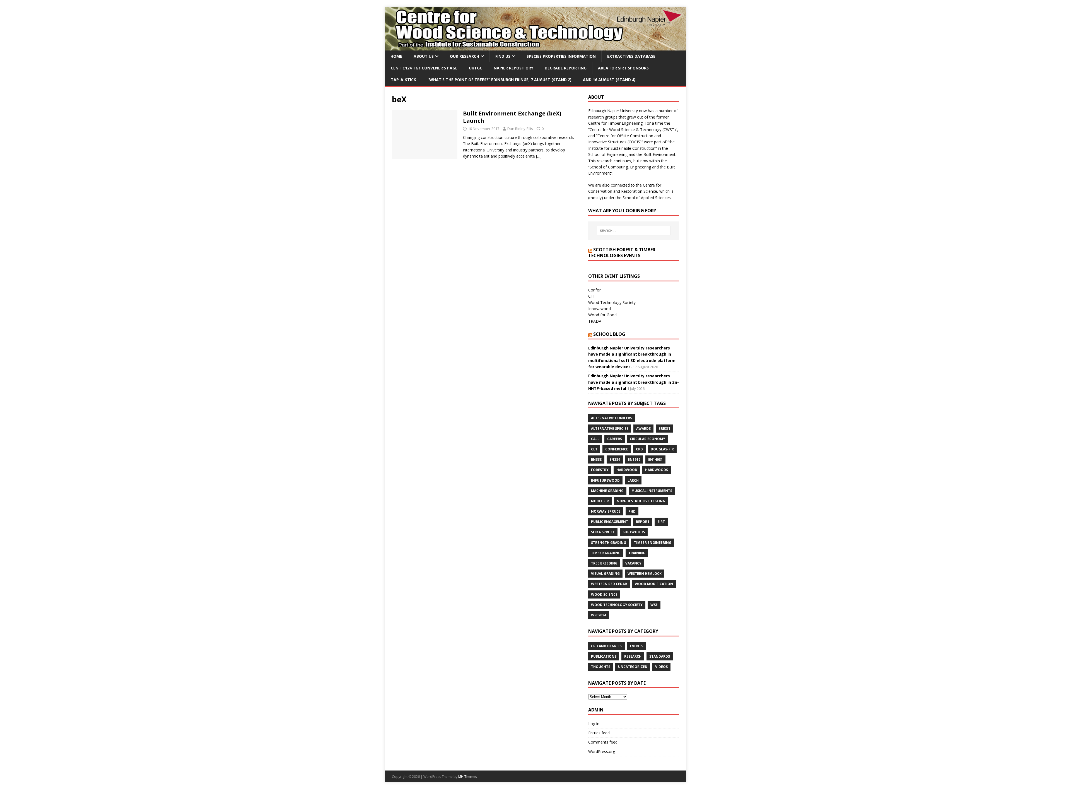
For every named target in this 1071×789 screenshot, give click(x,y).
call (595, 438)
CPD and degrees (606, 646)
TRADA (594, 321)
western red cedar (609, 584)
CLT (594, 449)
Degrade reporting (566, 68)
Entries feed (599, 732)
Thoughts (600, 666)
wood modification (654, 584)
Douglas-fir (662, 449)
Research (632, 656)
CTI (591, 296)
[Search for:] (634, 230)
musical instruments (651, 490)
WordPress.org (601, 751)
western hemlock (645, 573)
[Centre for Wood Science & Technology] (535, 47)
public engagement (609, 521)
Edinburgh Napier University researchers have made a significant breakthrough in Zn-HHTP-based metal (633, 382)
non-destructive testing (641, 501)
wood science (604, 594)
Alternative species (609, 428)
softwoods (634, 532)
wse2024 (598, 615)
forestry (600, 469)
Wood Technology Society (612, 302)
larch (633, 480)
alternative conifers (611, 418)
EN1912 (634, 459)
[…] (539, 156)
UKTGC (475, 68)
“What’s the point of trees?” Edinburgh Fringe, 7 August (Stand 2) (499, 79)
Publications (603, 656)
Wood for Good (602, 314)
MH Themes (467, 776)
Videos (661, 666)
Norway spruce (606, 511)
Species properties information (561, 56)
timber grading (606, 553)
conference (616, 449)
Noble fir (600, 501)
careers (614, 438)
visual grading (605, 573)
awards (643, 428)
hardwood (626, 469)
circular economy (647, 438)
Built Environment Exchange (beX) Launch (512, 117)
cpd (639, 449)
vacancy (633, 563)
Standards (659, 656)
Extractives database (631, 56)
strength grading (608, 542)
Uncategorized (632, 666)
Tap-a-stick (403, 79)
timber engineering (652, 542)
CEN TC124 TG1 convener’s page (424, 68)
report (643, 521)
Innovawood (599, 308)
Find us (502, 56)
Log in (593, 723)
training (636, 553)
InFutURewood (605, 480)
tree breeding (604, 563)
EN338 (596, 459)
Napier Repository (513, 68)
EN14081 (655, 459)
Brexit (664, 428)
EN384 (614, 459)
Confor (594, 290)
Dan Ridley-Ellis (520, 128)
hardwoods (656, 469)
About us (424, 56)
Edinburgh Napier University (613, 110)
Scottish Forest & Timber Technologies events (621, 253)
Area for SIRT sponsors (623, 68)
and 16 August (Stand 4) (609, 79)
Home (396, 56)
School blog (609, 334)
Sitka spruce (603, 532)
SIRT (661, 521)
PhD (632, 511)
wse (654, 604)
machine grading (607, 490)
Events (636, 646)
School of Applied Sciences (647, 197)
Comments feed (602, 742)
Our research (464, 56)
